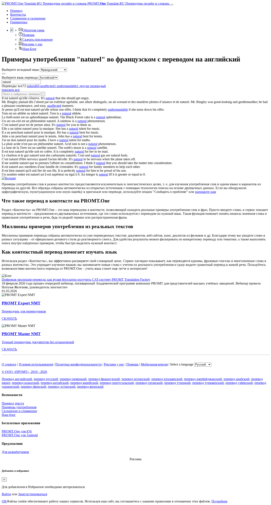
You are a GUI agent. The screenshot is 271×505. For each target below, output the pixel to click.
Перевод (16, 11)
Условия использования (36, 364)
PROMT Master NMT (21, 334)
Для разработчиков (15, 452)
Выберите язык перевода (20, 77)
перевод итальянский (166, 379)
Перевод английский (17, 379)
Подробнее (219, 501)
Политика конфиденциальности (78, 364)
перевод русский (46, 379)
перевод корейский (84, 383)
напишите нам (205, 192)
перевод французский (104, 379)
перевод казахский (25, 383)
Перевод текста (13, 403)
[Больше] (9, 178)
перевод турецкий (177, 383)
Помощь (28, 35)
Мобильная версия (154, 364)
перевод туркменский (208, 383)
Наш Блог (29, 49)
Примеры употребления (19, 407)
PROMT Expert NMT (21, 303)
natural (50, 98)
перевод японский (90, 386)
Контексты (18, 14)
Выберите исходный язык (20, 69)
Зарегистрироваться (32, 494)
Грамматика (18, 22)
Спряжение (28, 18)
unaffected (54, 105)
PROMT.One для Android (20, 435)
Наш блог (9, 415)
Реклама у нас (32, 44)
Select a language (181, 364)
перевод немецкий (73, 379)
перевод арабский (236, 379)
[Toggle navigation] (171, 4)
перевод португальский (117, 383)
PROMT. (128, 3)
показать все (11, 90)
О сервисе (9, 364)
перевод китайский (55, 383)
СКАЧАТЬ (9, 318)
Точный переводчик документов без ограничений (38, 342)
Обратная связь (33, 30)
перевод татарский (149, 383)
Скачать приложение (37, 39)
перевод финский (33, 386)
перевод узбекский (239, 383)
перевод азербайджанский (203, 379)
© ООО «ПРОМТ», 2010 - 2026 (24, 372)
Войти (6, 494)
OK (4, 501)
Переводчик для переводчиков (24, 311)
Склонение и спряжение (19, 411)
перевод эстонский (61, 386)
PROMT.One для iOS (17, 431)
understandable (118, 109)
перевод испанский (136, 379)
